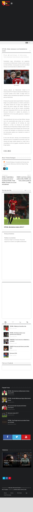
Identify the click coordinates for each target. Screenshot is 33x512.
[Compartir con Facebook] (8, 151)
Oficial (5, 496)
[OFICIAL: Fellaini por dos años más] (6, 330)
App (26, 496)
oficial (21, 57)
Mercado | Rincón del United (15, 491)
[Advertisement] (16, 23)
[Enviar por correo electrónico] (4, 151)
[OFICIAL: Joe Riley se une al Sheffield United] (16, 203)
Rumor (12, 496)
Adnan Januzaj (23, 55)
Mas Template (5, 493)
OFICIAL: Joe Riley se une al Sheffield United (15, 214)
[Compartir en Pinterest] (10, 151)
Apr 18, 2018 (13, 355)
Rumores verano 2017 (13, 413)
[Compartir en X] (7, 151)
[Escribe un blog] (6, 151)
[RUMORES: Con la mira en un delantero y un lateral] (6, 343)
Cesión (5, 57)
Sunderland (26, 57)
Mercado (18, 57)
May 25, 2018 (14, 350)
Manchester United (11, 57)
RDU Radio (19, 496)
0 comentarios (27, 468)
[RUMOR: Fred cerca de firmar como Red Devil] (6, 350)
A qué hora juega (7, 498)
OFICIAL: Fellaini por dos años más (18, 326)
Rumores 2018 (13, 353)
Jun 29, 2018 (13, 328)
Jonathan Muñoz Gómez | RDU (19, 493)
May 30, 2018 (14, 343)
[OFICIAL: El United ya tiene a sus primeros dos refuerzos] (6, 336)
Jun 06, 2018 (13, 336)
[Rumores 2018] (6, 357)
